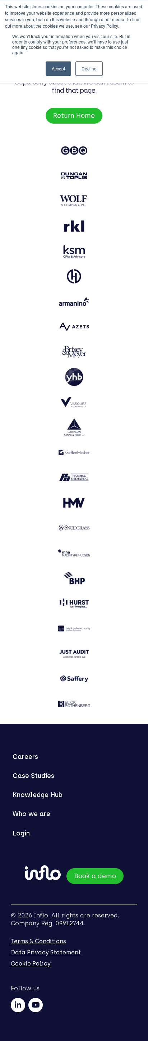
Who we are (31, 814)
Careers (25, 757)
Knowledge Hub (38, 795)
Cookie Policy (31, 963)
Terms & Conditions (38, 941)
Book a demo (95, 876)
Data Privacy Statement (46, 952)
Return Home (74, 116)
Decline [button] (89, 68)
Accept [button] (58, 68)
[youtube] (35, 1005)
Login (21, 833)
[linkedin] (18, 1005)
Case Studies (33, 776)
